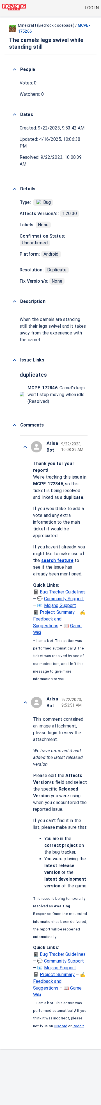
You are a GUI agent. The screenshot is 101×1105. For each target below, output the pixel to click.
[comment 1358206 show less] (25, 446)
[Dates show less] (14, 114)
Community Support (64, 598)
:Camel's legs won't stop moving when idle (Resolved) (56, 394)
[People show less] (14, 69)
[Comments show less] (14, 425)
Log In (92, 7)
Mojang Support (60, 605)
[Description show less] (14, 301)
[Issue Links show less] (14, 360)
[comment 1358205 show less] (25, 702)
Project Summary (57, 612)
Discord (60, 1026)
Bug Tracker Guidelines (63, 592)
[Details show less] (14, 189)
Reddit (78, 1026)
